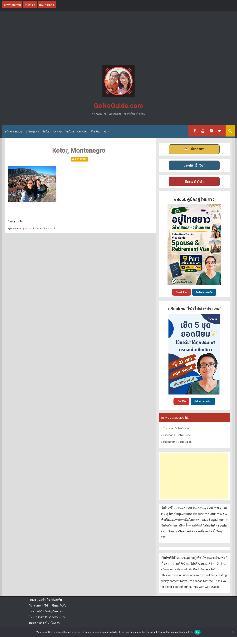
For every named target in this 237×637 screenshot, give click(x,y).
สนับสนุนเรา (32, 131)
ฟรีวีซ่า (39, 617)
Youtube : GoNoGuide (176, 428)
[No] (233, 632)
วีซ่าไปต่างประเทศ (52, 131)
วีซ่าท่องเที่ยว (55, 599)
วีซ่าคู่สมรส (36, 605)
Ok (197, 632)
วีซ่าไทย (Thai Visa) (76, 131)
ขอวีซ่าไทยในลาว (48, 623)
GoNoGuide (81, 159)
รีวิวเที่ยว (95, 131)
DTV (47, 617)
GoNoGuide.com (118, 106)
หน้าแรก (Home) (14, 131)
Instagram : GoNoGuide (177, 441)
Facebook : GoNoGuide (177, 435)
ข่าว (106, 131)
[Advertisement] (118, 38)
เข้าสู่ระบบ (24, 228)
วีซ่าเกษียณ (51, 605)
